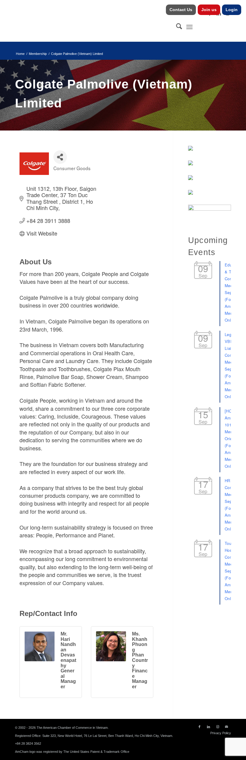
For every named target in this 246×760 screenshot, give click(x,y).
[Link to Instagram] (217, 726)
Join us (209, 9)
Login (232, 9)
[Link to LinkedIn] (208, 726)
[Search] (176, 26)
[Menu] (189, 27)
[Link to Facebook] (199, 726)
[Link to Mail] (226, 726)
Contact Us (181, 9)
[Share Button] (60, 157)
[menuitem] (181, 10)
